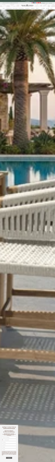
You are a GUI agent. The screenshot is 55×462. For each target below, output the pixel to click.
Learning (32, 8)
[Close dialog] (17, 425)
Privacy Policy (14, 454)
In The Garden (20, 8)
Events (37, 8)
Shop (3, 8)
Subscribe (9, 457)
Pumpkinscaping (9, 8)
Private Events (15, 8)
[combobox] (3, 440)
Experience (27, 8)
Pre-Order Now (27, 1)
